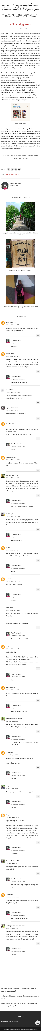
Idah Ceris (9, 607)
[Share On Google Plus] (19, 169)
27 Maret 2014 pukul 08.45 (13, 550)
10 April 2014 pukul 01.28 (12, 817)
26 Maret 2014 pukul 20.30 (13, 426)
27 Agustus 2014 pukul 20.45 (18, 379)
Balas (38, 335)
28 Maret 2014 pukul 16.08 (13, 649)
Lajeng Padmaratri (12, 408)
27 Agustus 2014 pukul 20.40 (18, 537)
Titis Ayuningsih (16, 340)
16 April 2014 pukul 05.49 (12, 863)
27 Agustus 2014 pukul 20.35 (18, 951)
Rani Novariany (11, 687)
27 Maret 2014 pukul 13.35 (13, 581)
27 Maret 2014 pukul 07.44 (13, 477)
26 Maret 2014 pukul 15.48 (13, 356)
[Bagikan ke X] (12, 169)
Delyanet (9, 815)
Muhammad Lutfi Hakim (14, 718)
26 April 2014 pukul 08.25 (12, 897)
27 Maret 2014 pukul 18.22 (13, 610)
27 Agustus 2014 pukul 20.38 (18, 676)
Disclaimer (34, 1029)
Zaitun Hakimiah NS (12, 861)
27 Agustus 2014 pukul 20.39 (18, 597)
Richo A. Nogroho (12, 475)
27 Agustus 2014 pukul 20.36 (18, 881)
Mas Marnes (10, 353)
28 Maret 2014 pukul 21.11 (13, 690)
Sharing (17, 174)
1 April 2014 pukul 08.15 (12, 721)
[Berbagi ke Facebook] (8, 169)
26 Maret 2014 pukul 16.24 (13, 392)
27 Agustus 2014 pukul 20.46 (18, 343)
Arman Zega (10, 423)
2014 (7, 174)
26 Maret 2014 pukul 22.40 (13, 459)
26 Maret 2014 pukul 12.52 (13, 325)
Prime (8, 547)
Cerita (11, 174)
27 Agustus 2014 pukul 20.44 (18, 446)
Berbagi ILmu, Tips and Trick (15, 926)
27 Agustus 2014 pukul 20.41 (18, 503)
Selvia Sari (9, 390)
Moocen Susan (11, 457)
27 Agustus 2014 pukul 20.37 (18, 775)
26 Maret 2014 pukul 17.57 (13, 410)
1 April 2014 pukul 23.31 (12, 755)
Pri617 (8, 646)
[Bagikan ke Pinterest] (15, 169)
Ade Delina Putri (11, 322)
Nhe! (7, 786)
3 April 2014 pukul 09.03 (12, 788)
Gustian (8, 579)
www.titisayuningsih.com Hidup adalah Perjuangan (20, 6)
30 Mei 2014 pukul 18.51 (12, 928)
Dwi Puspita (10, 514)
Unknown (9, 752)
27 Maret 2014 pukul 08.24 (13, 516)
